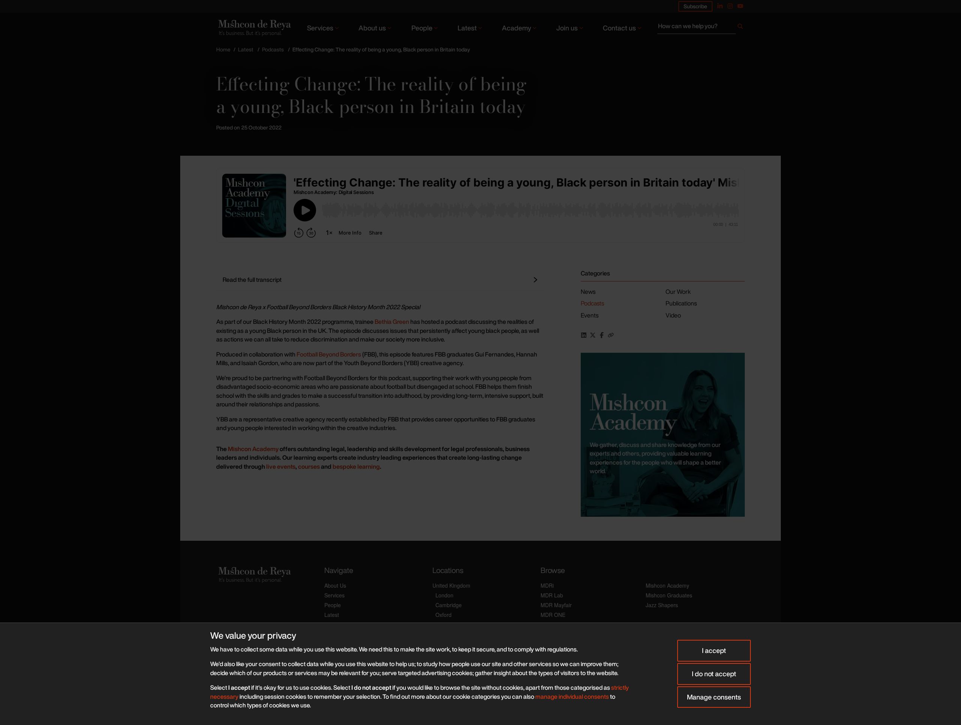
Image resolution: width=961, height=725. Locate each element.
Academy (516, 28)
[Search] (740, 27)
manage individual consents (572, 696)
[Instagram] (730, 6)
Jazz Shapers (662, 605)
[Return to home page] (253, 28)
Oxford (443, 614)
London (444, 595)
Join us (567, 28)
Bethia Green (392, 321)
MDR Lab (552, 595)
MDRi (547, 585)
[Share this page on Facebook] (602, 335)
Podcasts (273, 49)
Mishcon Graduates (669, 595)
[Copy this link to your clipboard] (611, 335)
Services (320, 28)
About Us (335, 585)
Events (589, 315)
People (421, 28)
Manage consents (714, 697)
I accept (714, 650)
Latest (467, 28)
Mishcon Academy (667, 585)
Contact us (619, 28)
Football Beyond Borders (329, 354)
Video (673, 315)
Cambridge (448, 605)
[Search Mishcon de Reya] (701, 28)
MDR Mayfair (556, 605)
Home (223, 49)
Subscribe (695, 6)
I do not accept (714, 673)
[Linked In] (720, 6)
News (588, 291)
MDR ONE (553, 614)
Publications (681, 303)
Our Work (678, 291)
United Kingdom (451, 585)
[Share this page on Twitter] (593, 335)
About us (372, 28)
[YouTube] (740, 6)
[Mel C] (663, 435)
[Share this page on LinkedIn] (584, 335)
